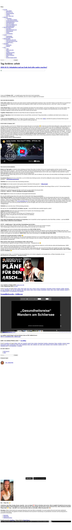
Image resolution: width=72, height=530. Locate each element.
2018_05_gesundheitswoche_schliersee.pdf (10, 336)
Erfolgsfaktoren (9, 31)
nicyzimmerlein (13, 291)
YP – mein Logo (9, 16)
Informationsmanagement (12, 179)
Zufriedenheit (9, 36)
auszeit (29, 343)
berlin (25, 288)
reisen (31, 289)
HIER (44, 118)
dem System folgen (10, 26)
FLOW (5, 34)
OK (50, 521)
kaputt (68, 343)
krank (8, 344)
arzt (21, 343)
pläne (25, 289)
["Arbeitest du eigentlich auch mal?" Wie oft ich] (12, 401)
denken (35, 343)
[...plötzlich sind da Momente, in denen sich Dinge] (12, 450)
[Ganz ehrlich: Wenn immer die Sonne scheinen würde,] (12, 416)
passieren (19, 289)
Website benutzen (10, 13)
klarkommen (3, 344)
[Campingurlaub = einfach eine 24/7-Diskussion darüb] (12, 369)
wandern (60, 344)
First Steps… (9, 28)
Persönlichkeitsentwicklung (12, 21)
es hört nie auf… (9, 42)
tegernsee (48, 344)
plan (22, 289)
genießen (60, 343)
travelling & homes (10, 52)
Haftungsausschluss (7, 517)
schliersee (35, 344)
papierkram (24, 344)
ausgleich (25, 343)
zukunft (66, 289)
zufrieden (62, 289)
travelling (23, 340)
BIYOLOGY (4, 1)
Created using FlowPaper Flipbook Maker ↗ (65, 332)
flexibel (54, 288)
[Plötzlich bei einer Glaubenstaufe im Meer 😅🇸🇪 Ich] (12, 384)
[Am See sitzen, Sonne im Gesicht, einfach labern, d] (59, 372)
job (15, 289)
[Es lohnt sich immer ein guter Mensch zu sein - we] (35, 412)
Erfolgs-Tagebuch (10, 55)
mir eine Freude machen (11, 57)
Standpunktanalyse (10, 22)
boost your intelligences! (11, 24)
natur (20, 344)
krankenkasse (13, 344)
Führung (8, 46)
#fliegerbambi (9, 53)
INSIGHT (5, 17)
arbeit (22, 288)
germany (64, 343)
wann (54, 289)
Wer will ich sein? (10, 23)
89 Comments (20, 291)
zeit (63, 344)
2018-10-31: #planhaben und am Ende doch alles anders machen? (24, 67)
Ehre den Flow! (9, 37)
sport (44, 344)
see (38, 344)
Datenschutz (6, 516)
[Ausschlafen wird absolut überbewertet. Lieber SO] (35, 395)
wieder (57, 289)
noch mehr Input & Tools (11, 41)
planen (28, 289)
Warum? (8, 14)
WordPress (12, 520)
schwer (35, 289)
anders (18, 288)
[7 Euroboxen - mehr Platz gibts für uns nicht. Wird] (59, 385)
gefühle (62, 288)
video (51, 289)
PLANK (5, 9)
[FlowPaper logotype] (8, 332)
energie (38, 288)
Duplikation (8, 45)
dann (28, 288)
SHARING (5, 43)
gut (1, 289)
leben (17, 344)
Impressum (5, 515)
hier (3, 289)
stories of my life (9, 50)
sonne (41, 344)
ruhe (31, 344)
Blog (7, 56)
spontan (39, 289)
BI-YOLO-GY (9, 12)
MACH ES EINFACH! (11, 29)
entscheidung (43, 288)
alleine (15, 343)
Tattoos (7, 51)
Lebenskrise (8, 18)
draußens (46, 343)
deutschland (40, 343)
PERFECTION (6, 38)
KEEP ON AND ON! (11, 40)
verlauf (48, 289)
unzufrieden (43, 289)
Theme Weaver (26, 520)
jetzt (13, 289)
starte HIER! (9, 10)
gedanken (58, 288)
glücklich (67, 288)
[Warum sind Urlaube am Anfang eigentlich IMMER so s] (35, 384)
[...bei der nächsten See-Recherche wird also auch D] (59, 397)
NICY (4, 47)
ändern (15, 288)
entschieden (49, 288)
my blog (16, 286)
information (7, 289)
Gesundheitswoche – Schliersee (12, 294)
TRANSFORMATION (8, 27)
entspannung (51, 343)
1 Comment (19, 345)
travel (51, 344)
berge (32, 343)
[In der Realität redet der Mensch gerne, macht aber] (59, 417)
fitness (55, 343)
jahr (11, 289)
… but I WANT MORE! (11, 19)
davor (31, 288)
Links (7, 48)
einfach (34, 288)
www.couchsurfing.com (22, 201)
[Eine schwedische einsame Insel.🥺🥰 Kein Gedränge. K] (35, 372)
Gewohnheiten (9, 33)
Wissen (7, 32)
